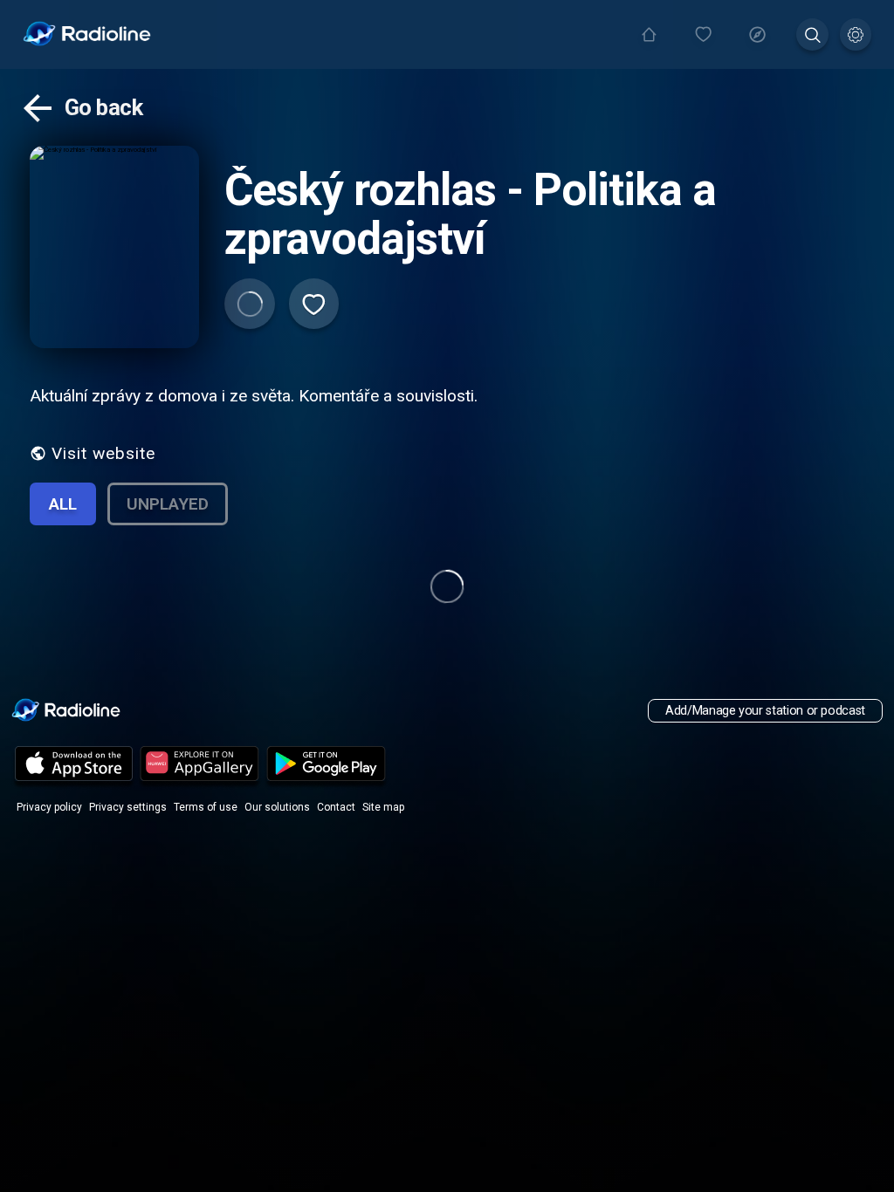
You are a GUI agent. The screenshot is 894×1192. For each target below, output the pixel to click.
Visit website (103, 453)
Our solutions (277, 807)
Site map (383, 807)
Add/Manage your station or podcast (765, 710)
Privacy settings (128, 807)
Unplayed (168, 504)
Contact (336, 807)
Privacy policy (49, 807)
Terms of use (205, 807)
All (63, 504)
